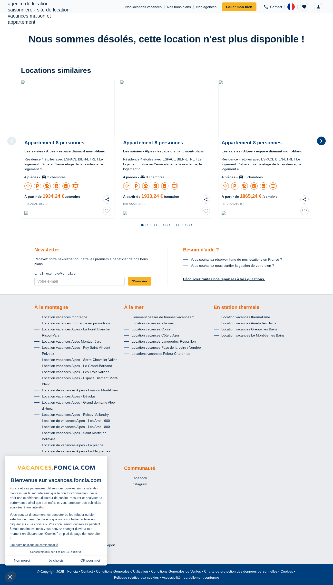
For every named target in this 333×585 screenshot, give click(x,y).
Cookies (287, 571)
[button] (304, 7)
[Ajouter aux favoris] (107, 211)
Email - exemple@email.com (56, 273)
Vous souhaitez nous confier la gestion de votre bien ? (232, 266)
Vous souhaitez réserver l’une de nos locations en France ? (236, 259)
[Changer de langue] (291, 6)
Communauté (139, 468)
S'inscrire (139, 281)
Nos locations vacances (143, 7)
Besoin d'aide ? (201, 249)
